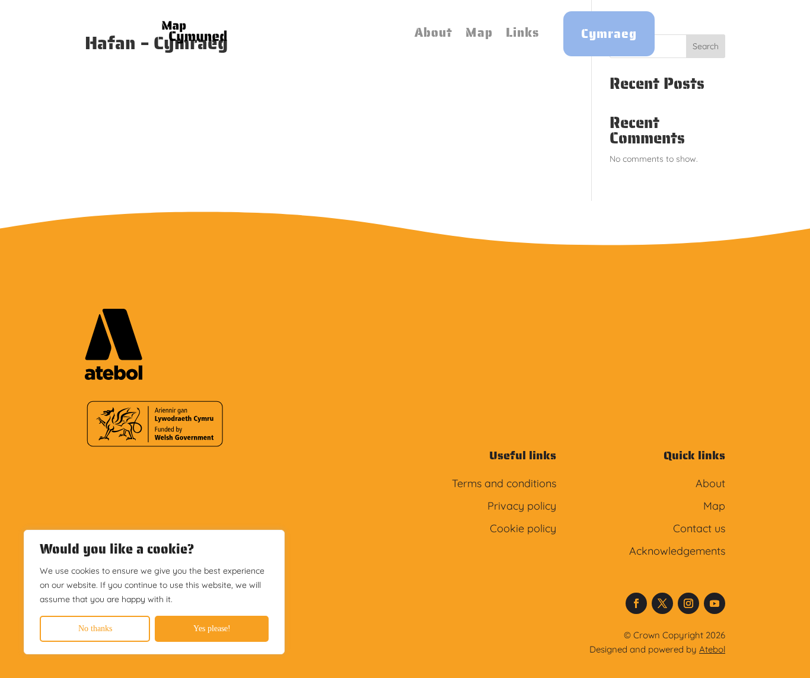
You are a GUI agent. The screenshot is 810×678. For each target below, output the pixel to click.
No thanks (95, 628)
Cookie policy (523, 528)
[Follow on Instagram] (688, 603)
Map (479, 32)
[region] (154, 592)
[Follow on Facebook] (636, 603)
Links (522, 32)
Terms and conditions (504, 483)
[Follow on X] (662, 603)
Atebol (712, 649)
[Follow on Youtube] (714, 603)
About (433, 32)
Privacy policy (521, 506)
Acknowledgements (677, 551)
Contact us (699, 528)
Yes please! (212, 628)
